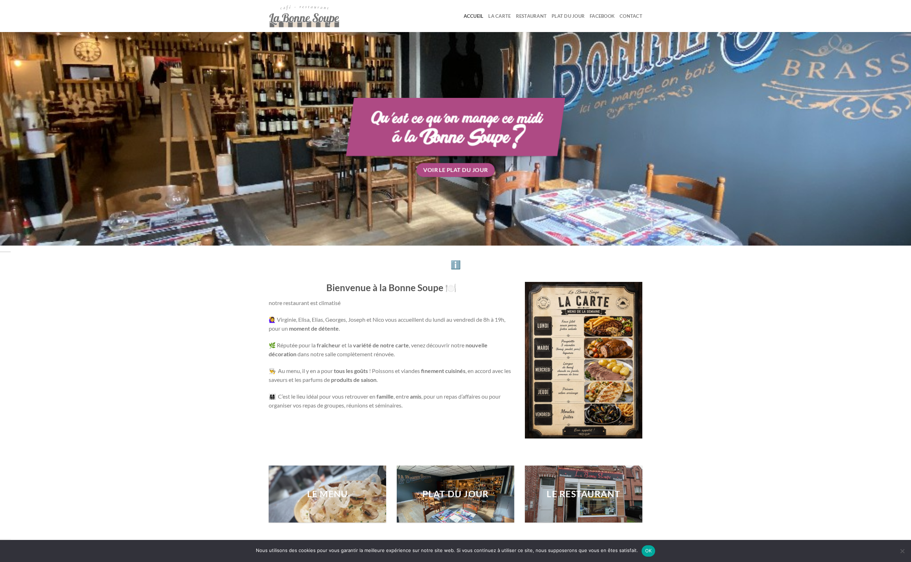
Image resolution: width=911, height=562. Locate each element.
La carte (499, 16)
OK (648, 550)
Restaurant (531, 16)
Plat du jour (568, 16)
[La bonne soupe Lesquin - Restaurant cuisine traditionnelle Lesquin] (304, 16)
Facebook (602, 16)
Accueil (474, 16)
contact (631, 16)
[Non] (902, 553)
